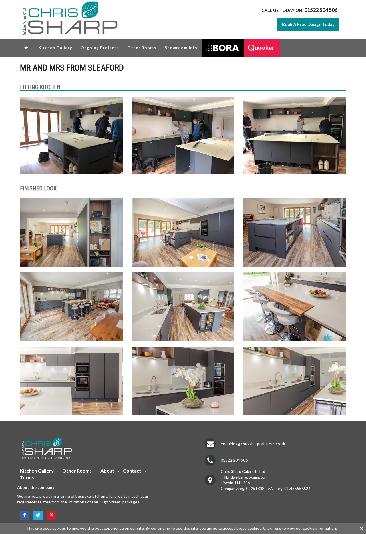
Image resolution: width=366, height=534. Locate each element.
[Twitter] (37, 515)
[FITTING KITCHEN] (71, 135)
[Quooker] (262, 48)
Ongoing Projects (100, 47)
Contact (132, 471)
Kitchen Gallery (55, 47)
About (107, 471)
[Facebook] (23, 515)
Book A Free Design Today (308, 24)
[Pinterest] (50, 515)
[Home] (27, 47)
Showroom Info (181, 47)
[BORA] (223, 48)
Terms (27, 478)
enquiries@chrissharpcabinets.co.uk (253, 443)
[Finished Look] (71, 232)
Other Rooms (141, 47)
